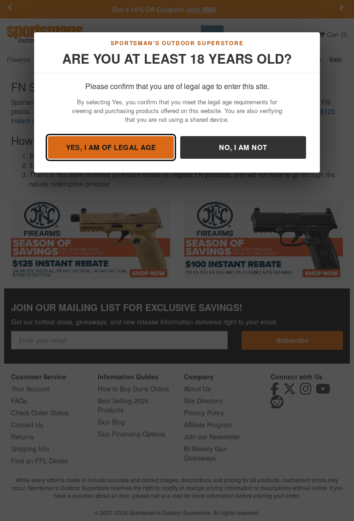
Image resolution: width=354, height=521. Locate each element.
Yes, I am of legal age (111, 147)
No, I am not (243, 147)
